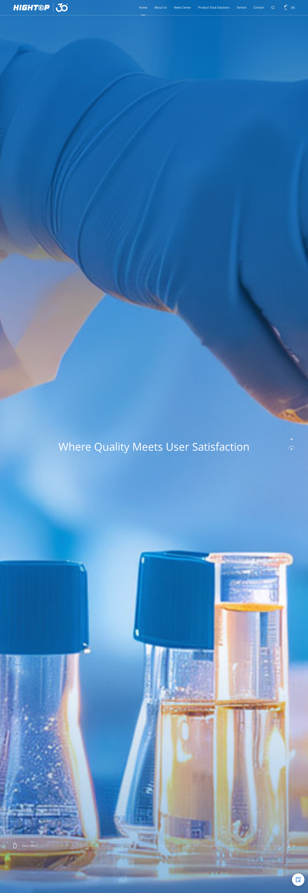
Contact (258, 7)
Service (241, 7)
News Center (182, 7)
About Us (160, 7)
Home (143, 7)
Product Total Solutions (214, 7)
